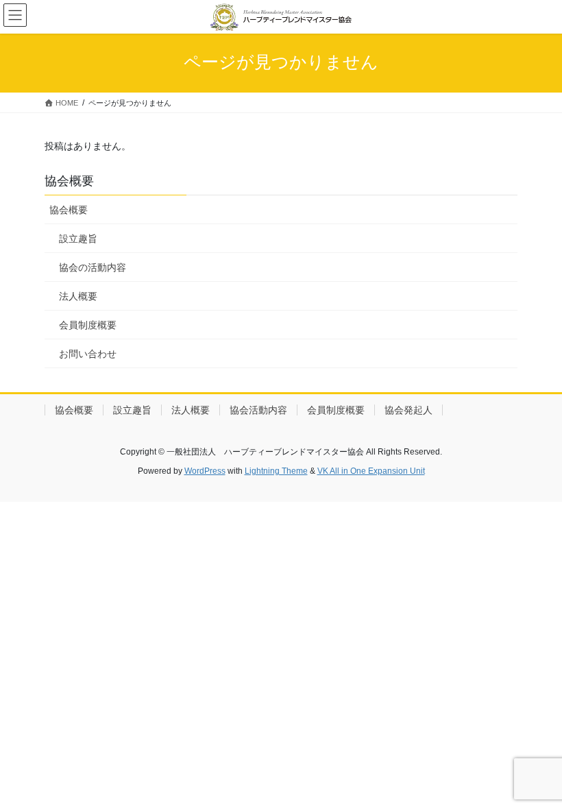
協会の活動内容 (92, 267)
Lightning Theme (276, 471)
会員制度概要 (88, 324)
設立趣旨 (78, 238)
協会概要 (68, 209)
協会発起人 (408, 409)
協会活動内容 (258, 409)
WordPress (204, 471)
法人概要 (78, 296)
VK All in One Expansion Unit (371, 471)
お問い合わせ (88, 353)
